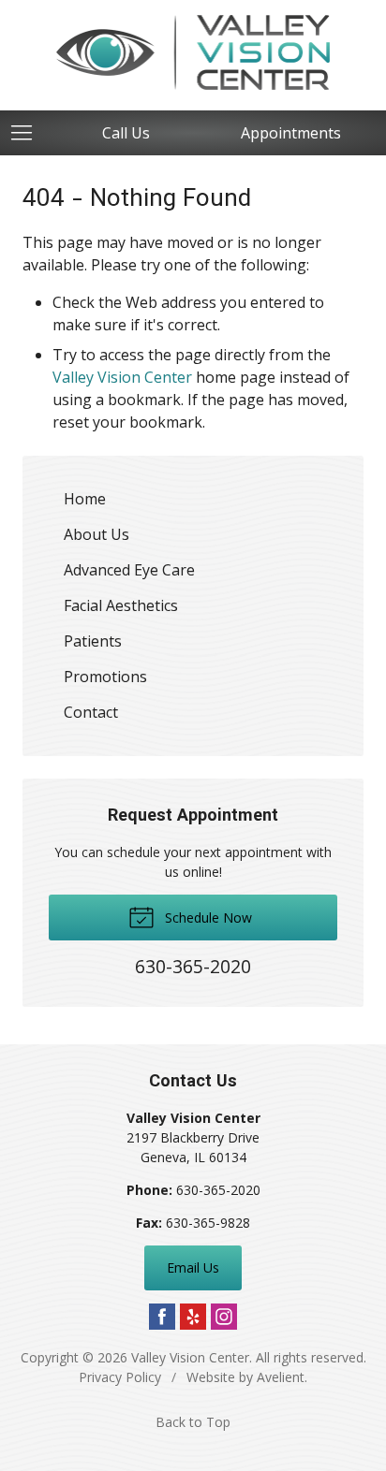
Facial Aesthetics (121, 605)
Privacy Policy (120, 1377)
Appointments (291, 133)
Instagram (224, 1317)
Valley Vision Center (122, 377)
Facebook (162, 1317)
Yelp (193, 1317)
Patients (93, 641)
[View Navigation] (28, 132)
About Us (96, 534)
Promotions (105, 676)
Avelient (280, 1377)
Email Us (193, 1267)
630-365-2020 (218, 1190)
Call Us (126, 133)
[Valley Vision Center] (193, 52)
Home (85, 498)
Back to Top (193, 1422)
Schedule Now (206, 917)
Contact (91, 712)
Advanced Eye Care (129, 570)
